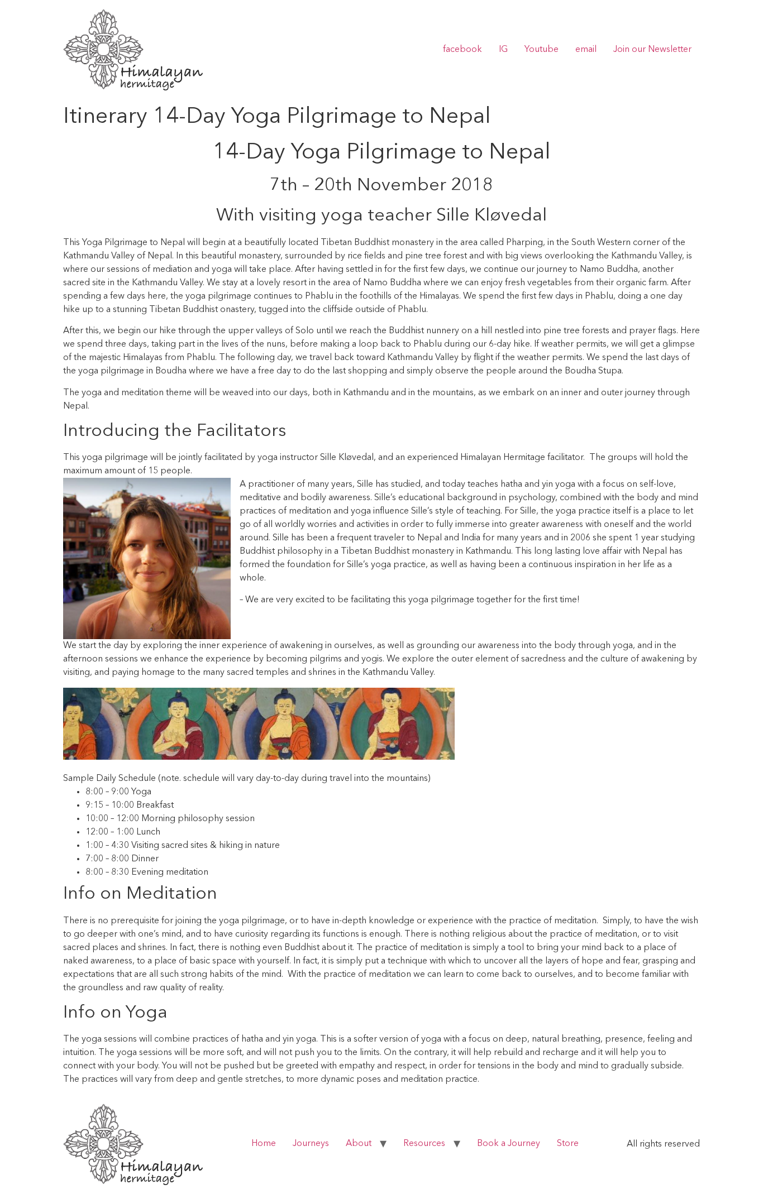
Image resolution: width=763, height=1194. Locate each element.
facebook (462, 49)
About (358, 1143)
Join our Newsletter (652, 49)
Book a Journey (508, 1143)
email (586, 49)
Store (568, 1143)
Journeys (311, 1143)
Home (263, 1143)
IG (503, 49)
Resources (424, 1143)
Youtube (541, 49)
